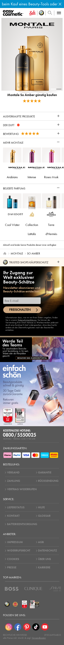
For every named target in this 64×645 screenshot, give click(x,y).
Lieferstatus (16, 507)
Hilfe (41, 507)
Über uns (44, 559)
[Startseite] (5, 253)
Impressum (15, 542)
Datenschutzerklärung (27, 320)
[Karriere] (32, 349)
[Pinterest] (26, 626)
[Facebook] (17, 626)
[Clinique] (33, 589)
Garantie (44, 472)
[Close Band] (60, 4)
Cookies (13, 559)
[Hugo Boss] (11, 588)
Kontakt (13, 516)
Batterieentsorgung (22, 524)
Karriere (44, 567)
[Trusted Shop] (41, 13)
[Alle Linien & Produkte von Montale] (32, 25)
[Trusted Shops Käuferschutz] (7, 604)
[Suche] (50, 13)
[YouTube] (44, 626)
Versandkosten (39, 637)
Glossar (44, 516)
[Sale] (32, 13)
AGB (41, 542)
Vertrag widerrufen (22, 489)
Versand (13, 472)
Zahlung (13, 481)
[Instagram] (8, 626)
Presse (11, 567)
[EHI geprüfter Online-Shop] (15, 604)
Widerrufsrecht (18, 550)
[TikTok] (35, 626)
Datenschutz (47, 550)
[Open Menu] (14, 13)
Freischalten (20, 310)
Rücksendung (48, 481)
